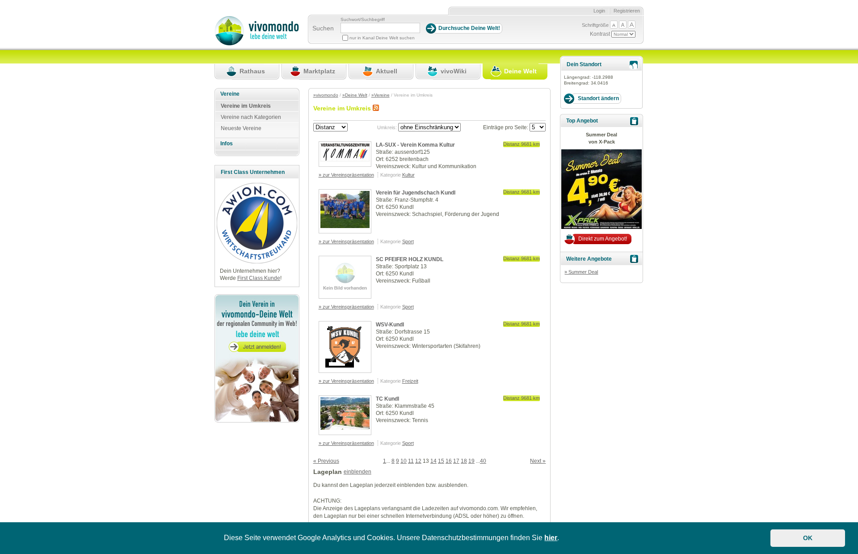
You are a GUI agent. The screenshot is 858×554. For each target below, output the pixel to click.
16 (449, 461)
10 (403, 461)
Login (599, 10)
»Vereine (380, 95)
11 (411, 461)
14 (433, 461)
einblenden (357, 472)
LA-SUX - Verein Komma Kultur (415, 145)
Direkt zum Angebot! (602, 239)
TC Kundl (387, 399)
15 (441, 461)
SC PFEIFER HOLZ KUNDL (409, 259)
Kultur (408, 175)
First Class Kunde (258, 278)
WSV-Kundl (390, 324)
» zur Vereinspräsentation (346, 175)
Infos (226, 143)
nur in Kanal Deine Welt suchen (382, 37)
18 (464, 461)
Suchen (323, 28)
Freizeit (410, 381)
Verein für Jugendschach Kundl (415, 193)
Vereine (230, 94)
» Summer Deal (581, 272)
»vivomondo (325, 95)
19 (471, 461)
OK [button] (807, 537)
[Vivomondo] (256, 44)
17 (456, 461)
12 (418, 461)
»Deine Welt (354, 95)
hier (550, 537)
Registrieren (627, 10)
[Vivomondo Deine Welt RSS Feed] (376, 108)
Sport (408, 241)
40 (483, 461)
